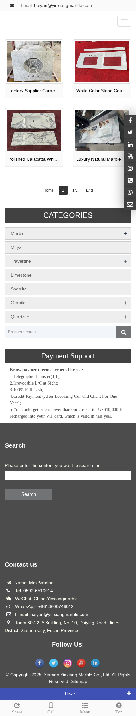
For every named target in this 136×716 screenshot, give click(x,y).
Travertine (21, 261)
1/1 (75, 190)
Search (28, 494)
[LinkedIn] (130, 144)
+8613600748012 (56, 606)
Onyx (16, 247)
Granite (18, 302)
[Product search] (123, 332)
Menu (85, 712)
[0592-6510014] (130, 180)
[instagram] (130, 156)
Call (51, 712)
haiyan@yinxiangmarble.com (59, 614)
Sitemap (79, 681)
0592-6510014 (38, 590)
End (89, 190)
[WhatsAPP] (130, 192)
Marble (18, 233)
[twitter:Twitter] (130, 132)
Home (48, 190)
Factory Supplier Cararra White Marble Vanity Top (58, 90)
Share (17, 712)
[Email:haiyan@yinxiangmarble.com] (130, 204)
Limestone (21, 274)
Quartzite (20, 316)
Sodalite (19, 288)
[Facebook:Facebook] (130, 120)
